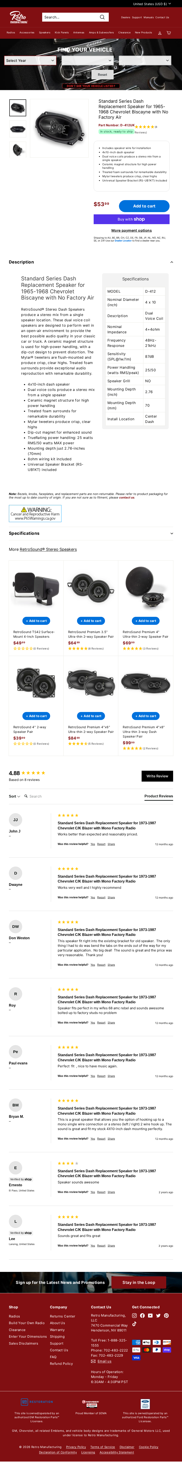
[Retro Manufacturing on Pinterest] (166, 1315)
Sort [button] (13, 796)
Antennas (78, 32)
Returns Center (62, 1316)
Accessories (27, 32)
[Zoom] (59, 128)
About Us (57, 1323)
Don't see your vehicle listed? (91, 86)
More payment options (131, 230)
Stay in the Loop (139, 1282)
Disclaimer (127, 1447)
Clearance (124, 32)
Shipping (57, 1336)
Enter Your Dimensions (28, 1336)
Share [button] (111, 844)
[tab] (158, 797)
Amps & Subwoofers (101, 32)
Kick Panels (62, 32)
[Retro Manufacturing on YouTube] (150, 1315)
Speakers (44, 32)
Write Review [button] (157, 776)
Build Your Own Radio (27, 1323)
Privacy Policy (76, 1447)
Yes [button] (93, 844)
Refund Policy (61, 1363)
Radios (11, 32)
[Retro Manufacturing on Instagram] (134, 1315)
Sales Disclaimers (23, 1343)
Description (21, 262)
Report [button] (101, 844)
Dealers (126, 17)
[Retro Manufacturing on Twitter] (158, 1315)
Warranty (57, 1330)
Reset (102, 74)
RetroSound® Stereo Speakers (48, 549)
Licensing (88, 1452)
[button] (36, 649)
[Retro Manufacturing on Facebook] (142, 1315)
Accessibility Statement (117, 1452)
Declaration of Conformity (58, 1452)
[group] (32, 773)
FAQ (53, 1357)
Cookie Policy (148, 1447)
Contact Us (162, 17)
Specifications (24, 533)
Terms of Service (102, 1447)
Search (75, 74)
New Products (143, 32)
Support (137, 17)
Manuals (149, 17)
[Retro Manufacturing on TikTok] (134, 1323)
